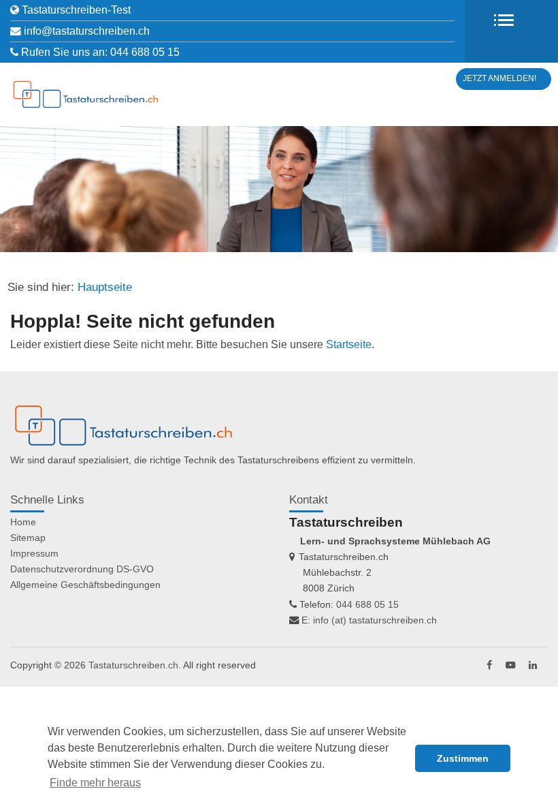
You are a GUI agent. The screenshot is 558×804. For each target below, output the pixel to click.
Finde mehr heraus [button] (95, 782)
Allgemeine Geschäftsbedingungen (85, 584)
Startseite (349, 344)
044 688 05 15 (145, 52)
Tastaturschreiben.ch (133, 665)
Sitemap (28, 537)
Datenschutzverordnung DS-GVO (82, 568)
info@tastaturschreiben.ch (87, 31)
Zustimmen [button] (463, 758)
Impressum (34, 553)
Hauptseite (105, 287)
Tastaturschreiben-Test (76, 10)
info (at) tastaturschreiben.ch (375, 620)
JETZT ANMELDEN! (499, 78)
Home (23, 521)
